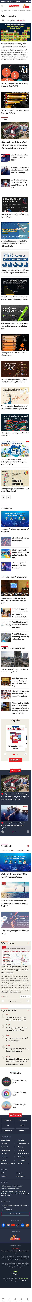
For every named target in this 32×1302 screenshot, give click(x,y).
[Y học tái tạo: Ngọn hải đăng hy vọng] (6, 541)
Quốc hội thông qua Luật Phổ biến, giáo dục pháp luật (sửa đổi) (19, 682)
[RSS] (27, 1223)
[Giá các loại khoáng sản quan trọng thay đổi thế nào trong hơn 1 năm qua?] (15, 313)
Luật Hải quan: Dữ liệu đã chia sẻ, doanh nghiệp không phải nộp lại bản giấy (14, 601)
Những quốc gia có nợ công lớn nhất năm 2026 (15, 434)
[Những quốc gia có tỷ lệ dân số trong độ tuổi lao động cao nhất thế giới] (15, 260)
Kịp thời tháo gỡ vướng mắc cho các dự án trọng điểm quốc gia (20, 693)
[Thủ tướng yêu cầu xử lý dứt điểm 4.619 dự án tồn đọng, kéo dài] (15, 659)
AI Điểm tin (15, 1072)
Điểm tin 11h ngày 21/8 (20, 1092)
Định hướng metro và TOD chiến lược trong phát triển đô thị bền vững (14, 968)
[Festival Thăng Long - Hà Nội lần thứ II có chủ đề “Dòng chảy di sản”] (5, 183)
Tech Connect (8, 1128)
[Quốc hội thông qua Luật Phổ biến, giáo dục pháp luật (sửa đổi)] (6, 681)
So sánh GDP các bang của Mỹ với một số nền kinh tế (13, 45)
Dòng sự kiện (7, 943)
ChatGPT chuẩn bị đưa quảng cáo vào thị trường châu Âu (20, 636)
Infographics (21, 20)
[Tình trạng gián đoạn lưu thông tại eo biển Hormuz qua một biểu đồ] (15, 395)
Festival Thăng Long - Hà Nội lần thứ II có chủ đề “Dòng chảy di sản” (19, 183)
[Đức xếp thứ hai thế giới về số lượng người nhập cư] (15, 204)
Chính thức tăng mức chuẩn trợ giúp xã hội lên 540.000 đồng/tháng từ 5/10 (20, 613)
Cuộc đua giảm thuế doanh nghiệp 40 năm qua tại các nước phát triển (14, 298)
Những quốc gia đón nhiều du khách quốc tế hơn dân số (15, 490)
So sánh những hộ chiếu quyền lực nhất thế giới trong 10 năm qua (14, 381)
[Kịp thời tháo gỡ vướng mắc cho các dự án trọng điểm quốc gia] (6, 694)
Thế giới (8, 1013)
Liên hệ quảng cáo (15, 1212)
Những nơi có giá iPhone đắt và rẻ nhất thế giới (14, 354)
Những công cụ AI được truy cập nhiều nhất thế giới (15, 84)
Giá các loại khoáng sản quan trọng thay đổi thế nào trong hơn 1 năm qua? (15, 326)
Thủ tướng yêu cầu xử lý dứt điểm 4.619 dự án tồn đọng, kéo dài (15, 671)
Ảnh (2, 1171)
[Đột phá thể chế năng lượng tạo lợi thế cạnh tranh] (15, 519)
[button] (5, 754)
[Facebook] (3, 1223)
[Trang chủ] (2, 11)
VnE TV (28, 1)
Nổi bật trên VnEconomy (13, 648)
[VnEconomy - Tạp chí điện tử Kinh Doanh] (15, 1113)
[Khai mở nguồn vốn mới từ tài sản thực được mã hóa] (6, 566)
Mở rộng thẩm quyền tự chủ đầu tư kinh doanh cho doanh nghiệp (20, 170)
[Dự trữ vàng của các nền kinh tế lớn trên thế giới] (15, 100)
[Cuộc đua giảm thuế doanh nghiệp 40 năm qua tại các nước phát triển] (15, 286)
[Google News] (8, 1223)
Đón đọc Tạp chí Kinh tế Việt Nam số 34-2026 (19, 157)
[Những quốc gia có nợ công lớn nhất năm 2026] (15, 422)
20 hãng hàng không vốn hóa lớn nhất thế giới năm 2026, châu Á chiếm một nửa (14, 243)
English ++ (22, 1128)
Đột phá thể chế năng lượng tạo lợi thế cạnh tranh (14, 530)
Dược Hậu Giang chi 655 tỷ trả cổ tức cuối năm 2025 (20, 624)
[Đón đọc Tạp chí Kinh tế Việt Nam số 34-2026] (5, 158)
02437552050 (8, 1208)
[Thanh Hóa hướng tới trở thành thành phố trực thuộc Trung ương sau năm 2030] (15, 449)
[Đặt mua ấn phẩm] (26, 6)
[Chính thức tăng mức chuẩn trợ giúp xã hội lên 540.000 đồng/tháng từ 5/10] (6, 612)
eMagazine (11, 20)
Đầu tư (14, 11)
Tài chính (22, 11)
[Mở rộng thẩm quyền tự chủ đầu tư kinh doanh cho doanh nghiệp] (5, 170)
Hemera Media (23, 1277)
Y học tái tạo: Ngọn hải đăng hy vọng (20, 539)
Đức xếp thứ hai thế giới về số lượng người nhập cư (14, 216)
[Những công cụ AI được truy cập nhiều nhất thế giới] (15, 72)
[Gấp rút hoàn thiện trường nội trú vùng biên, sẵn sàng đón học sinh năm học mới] (15, 130)
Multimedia (8, 16)
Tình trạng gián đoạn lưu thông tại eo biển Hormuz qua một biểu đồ (14, 407)
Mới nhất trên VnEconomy (14, 577)
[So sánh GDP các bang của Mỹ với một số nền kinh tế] (15, 32)
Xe (23, 1)
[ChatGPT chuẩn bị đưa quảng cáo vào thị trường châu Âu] (6, 637)
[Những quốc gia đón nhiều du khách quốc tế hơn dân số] (15, 478)
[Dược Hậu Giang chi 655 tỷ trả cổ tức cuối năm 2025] (6, 623)
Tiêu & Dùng (17, 1)
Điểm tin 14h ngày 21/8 (20, 1080)
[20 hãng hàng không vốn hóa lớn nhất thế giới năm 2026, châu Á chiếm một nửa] (15, 230)
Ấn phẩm (15, 721)
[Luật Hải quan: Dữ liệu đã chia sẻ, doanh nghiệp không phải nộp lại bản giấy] (15, 588)
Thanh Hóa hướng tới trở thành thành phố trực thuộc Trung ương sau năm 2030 (14, 462)
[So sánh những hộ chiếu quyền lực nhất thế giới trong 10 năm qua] (15, 369)
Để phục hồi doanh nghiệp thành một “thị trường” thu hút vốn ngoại (20, 553)
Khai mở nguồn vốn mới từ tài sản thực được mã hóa (19, 565)
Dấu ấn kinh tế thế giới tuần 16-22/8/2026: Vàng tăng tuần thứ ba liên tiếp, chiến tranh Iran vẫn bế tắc (20, 708)
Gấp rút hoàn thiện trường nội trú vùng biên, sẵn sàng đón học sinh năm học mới (14, 145)
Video (3, 20)
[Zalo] (22, 1223)
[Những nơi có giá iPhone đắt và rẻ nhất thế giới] (15, 342)
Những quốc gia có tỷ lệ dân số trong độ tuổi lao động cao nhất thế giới (15, 271)
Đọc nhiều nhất (8, 1009)
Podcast (11, 849)
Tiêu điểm (7, 11)
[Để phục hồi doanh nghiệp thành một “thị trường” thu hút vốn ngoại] (6, 553)
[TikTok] (17, 1223)
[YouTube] (13, 1223)
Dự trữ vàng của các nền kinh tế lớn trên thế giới (15, 112)
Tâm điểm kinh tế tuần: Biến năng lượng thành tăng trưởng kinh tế (14, 903)
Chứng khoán (6, 1)
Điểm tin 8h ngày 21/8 (19, 1104)
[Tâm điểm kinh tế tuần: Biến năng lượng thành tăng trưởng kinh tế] (15, 889)
